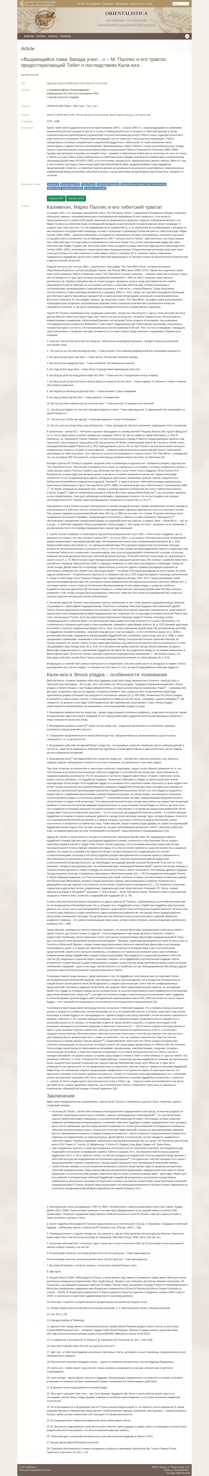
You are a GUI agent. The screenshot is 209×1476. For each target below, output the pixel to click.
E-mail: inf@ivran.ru (28, 1467)
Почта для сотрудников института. (35, 1470)
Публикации (108, 3)
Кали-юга (53, 184)
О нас (149, 3)
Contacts (65, 36)
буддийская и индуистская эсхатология (143, 184)
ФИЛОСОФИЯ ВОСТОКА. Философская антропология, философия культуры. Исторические (99, 115)
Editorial (29, 36)
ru (187, 36)
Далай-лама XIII (70, 184)
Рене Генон (88, 184)
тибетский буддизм (108, 184)
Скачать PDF (56, 198)
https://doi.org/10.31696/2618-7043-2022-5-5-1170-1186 (77, 83)
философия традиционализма (65, 188)
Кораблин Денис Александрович (69, 90)
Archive (41, 36)
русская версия (30, 74)
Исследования (93, 3)
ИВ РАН (81, 3)
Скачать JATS (76, 198)
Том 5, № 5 (92, 106)
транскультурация (95, 188)
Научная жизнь (137, 3)
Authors (53, 36)
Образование (122, 3)
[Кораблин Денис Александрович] (48, 90)
